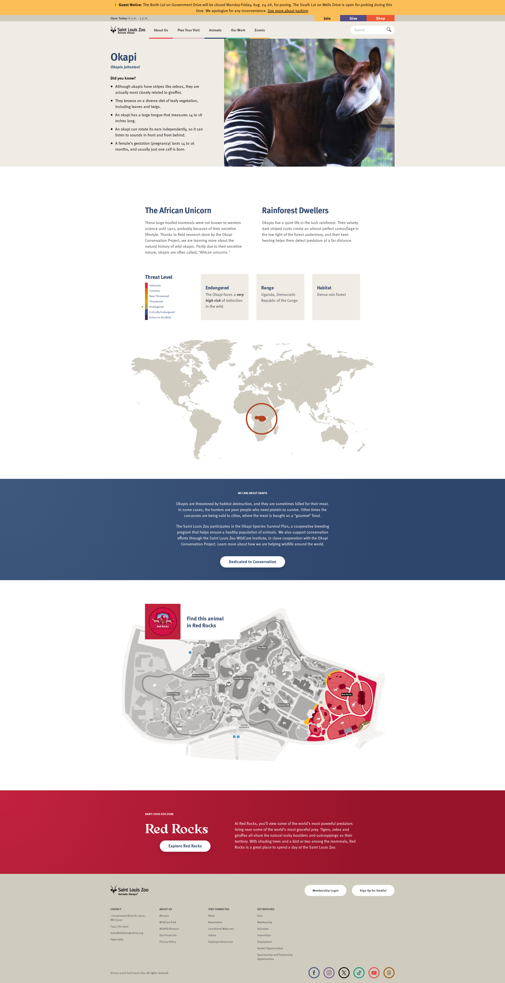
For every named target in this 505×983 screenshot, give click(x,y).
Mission (164, 916)
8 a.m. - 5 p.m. (129, 18)
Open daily (116, 939)
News (211, 916)
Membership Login (325, 890)
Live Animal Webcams (221, 929)
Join (327, 18)
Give (353, 18)
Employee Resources (220, 942)
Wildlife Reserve (169, 929)
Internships (264, 935)
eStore (212, 935)
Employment (264, 942)
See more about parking (288, 10)
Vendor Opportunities (270, 948)
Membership (264, 922)
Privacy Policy (167, 942)
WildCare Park (167, 922)
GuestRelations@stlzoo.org (126, 933)
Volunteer (263, 929)
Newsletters (215, 922)
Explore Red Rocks (185, 846)
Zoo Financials (168, 935)
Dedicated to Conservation (252, 561)
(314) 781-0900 (119, 926)
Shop (380, 18)
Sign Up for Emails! (373, 890)
